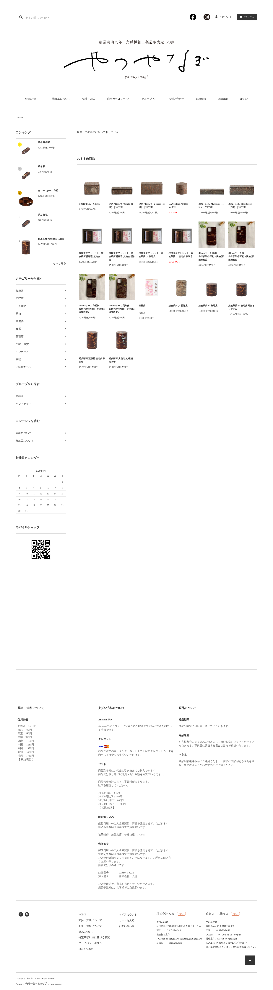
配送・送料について (90, 926)
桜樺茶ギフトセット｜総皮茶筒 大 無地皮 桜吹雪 (181, 254)
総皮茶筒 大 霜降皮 (178, 305)
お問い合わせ (176, 98)
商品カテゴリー (116, 98)
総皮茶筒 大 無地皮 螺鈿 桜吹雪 (121, 360)
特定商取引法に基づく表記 (94, 937)
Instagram (223, 98)
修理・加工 (88, 98)
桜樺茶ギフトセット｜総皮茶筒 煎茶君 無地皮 (91, 254)
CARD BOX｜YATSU (89, 203)
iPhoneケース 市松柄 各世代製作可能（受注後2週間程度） (92, 309)
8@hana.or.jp (175, 942)
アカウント (225, 16)
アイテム (249, 17)
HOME (20, 117)
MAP (181, 913)
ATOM (89, 948)
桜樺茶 (142, 305)
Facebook (201, 98)
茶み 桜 (41, 166)
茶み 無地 (43, 214)
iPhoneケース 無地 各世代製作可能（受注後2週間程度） (212, 256)
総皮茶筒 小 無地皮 (208, 305)
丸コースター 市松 (48, 190)
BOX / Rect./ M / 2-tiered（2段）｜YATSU (240, 205)
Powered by (20, 984)
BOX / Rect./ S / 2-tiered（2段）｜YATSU (152, 205)
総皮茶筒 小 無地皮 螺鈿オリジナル (241, 307)
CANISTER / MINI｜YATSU (179, 205)
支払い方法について (90, 920)
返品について (86, 931)
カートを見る (126, 920)
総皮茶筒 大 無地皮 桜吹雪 (51, 238)
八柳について (32, 98)
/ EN (244, 98)
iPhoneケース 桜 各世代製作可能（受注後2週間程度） (241, 256)
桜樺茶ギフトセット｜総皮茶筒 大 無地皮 (151, 254)
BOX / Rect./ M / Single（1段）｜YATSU (211, 205)
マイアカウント (128, 914)
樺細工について (61, 98)
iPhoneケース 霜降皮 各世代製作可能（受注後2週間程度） (122, 309)
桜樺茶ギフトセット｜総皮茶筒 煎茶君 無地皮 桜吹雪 (122, 256)
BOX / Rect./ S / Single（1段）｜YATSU (121, 205)
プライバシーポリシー (92, 943)
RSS (81, 948)
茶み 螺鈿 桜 (44, 142)
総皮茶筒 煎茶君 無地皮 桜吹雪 (92, 360)
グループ (147, 98)
